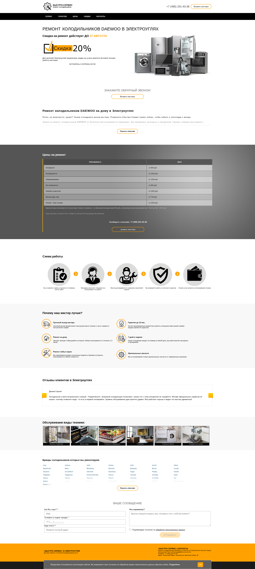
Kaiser (89, 481)
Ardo (88, 465)
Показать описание (127, 131)
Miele (176, 484)
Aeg (44, 465)
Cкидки (87, 16)
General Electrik (92, 475)
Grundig (155, 475)
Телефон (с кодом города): (56, 517)
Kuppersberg (178, 481)
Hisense (90, 478)
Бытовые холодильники (56, 444)
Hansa (45, 478)
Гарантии (62, 16)
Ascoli (154, 465)
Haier (176, 475)
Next (210, 395)
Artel (132, 465)
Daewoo (46, 472)
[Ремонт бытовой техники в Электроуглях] (47, 6)
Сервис (48, 16)
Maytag (154, 484)
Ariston (111, 465)
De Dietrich (69, 472)
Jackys (67, 481)
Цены (75, 16)
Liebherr (112, 484)
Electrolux (112, 472)
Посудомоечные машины (196, 444)
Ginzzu (111, 475)
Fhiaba (154, 472)
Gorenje (133, 475)
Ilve (175, 478)
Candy (176, 468)
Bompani (133, 468)
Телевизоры (140, 444)
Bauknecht (47, 468)
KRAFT (154, 481)
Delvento (90, 472)
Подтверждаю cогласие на (158, 530)
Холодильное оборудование (112, 444)
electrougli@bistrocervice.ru (181, 552)
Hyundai (133, 478)
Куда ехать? (50, 526)
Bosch (154, 468)
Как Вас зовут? (51, 509)
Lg (88, 484)
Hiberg (67, 478)
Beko (67, 468)
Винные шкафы (84, 444)
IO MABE (155, 478)
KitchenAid (112, 481)
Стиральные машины (168, 444)
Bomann (112, 468)
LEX (66, 484)
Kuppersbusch (48, 484)
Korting (132, 481)
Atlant (176, 465)
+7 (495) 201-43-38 (177, 6)
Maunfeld (133, 484)
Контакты (100, 16)
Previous (44, 395)
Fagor (132, 472)
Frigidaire (46, 475)
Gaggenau (69, 475)
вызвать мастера (128, 229)
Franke (176, 472)
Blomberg (90, 468)
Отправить (170, 534)
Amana (67, 465)
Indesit (45, 481)
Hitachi (111, 478)
